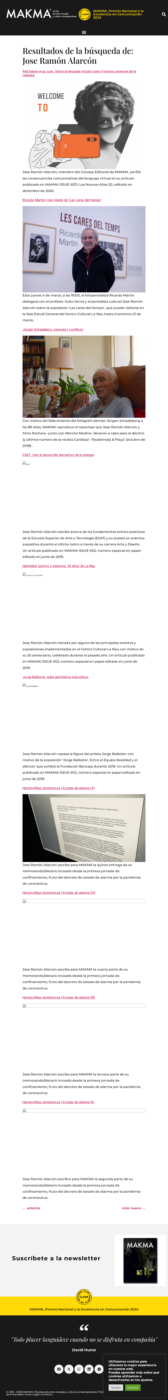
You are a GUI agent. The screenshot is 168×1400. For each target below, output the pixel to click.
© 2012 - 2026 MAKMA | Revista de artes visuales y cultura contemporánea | (52, 1391)
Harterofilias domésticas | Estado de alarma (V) (59, 788)
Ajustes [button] (116, 1387)
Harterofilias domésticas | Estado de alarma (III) (59, 997)
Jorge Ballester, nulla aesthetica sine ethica (55, 677)
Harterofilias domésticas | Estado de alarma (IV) (59, 893)
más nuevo (133, 1208)
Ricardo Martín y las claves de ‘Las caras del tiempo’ (62, 200)
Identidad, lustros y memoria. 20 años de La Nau (59, 566)
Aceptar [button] (133, 1387)
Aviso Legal (32, 1394)
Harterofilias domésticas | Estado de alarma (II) (58, 1102)
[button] (164, 14)
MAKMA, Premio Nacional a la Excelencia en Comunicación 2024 (118, 14)
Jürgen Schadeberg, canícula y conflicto (53, 330)
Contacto (47, 1394)
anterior (32, 1208)
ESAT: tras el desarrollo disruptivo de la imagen (58, 455)
